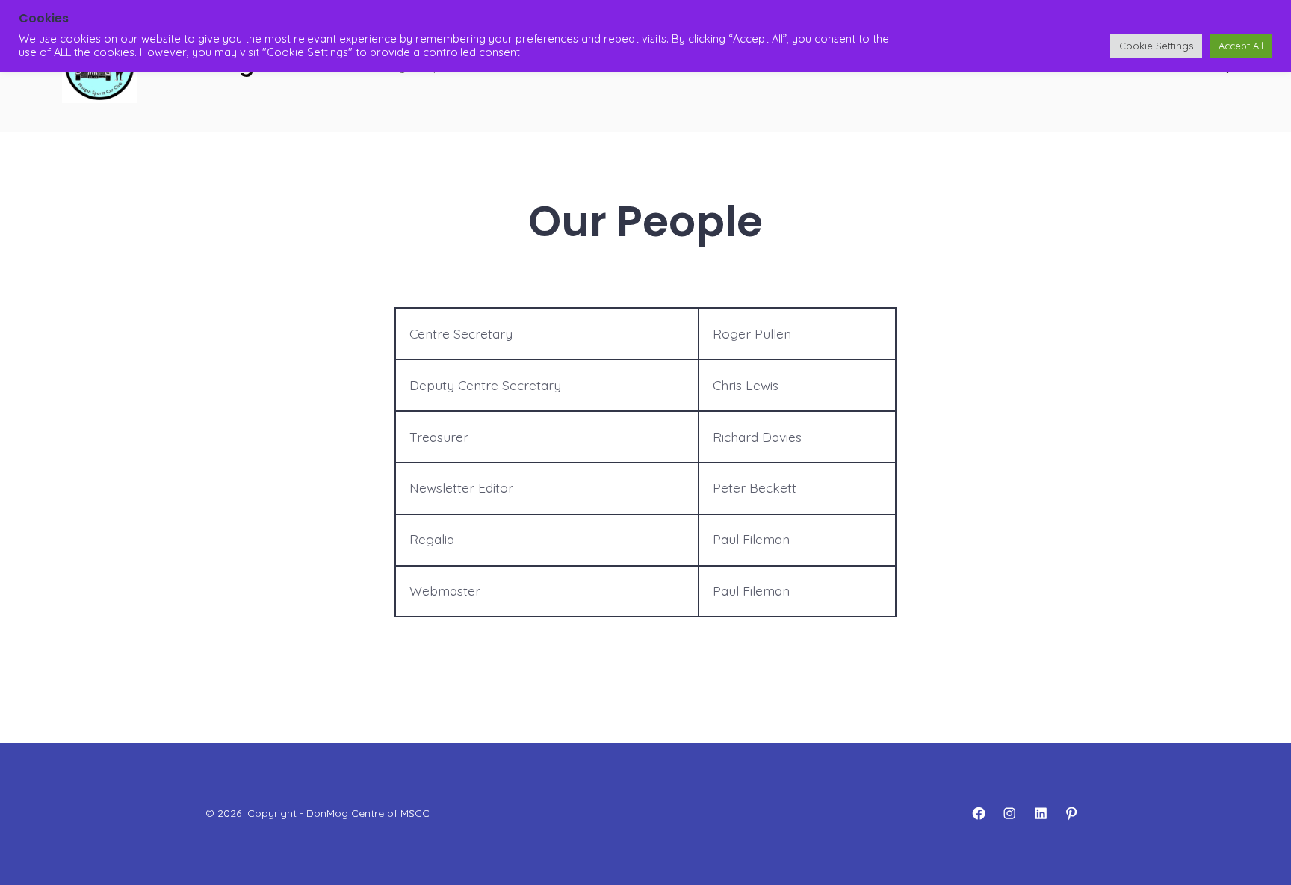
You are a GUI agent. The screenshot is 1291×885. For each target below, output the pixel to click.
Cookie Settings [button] (1156, 46)
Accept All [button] (1241, 46)
